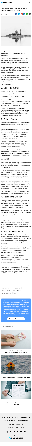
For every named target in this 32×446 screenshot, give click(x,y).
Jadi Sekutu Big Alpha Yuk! (16, 318)
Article (16, 427)
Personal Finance (19, 350)
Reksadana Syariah (6, 288)
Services (12, 424)
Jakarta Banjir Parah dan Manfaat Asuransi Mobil (16, 377)
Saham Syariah (17, 288)
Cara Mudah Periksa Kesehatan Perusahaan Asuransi (16, 403)
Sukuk (15, 293)
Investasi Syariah (6, 290)
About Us (11, 427)
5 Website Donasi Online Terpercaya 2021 (16, 352)
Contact (21, 427)
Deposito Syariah (17, 290)
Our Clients (19, 424)
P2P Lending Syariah (7, 293)
